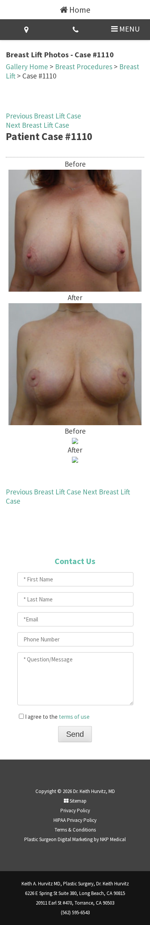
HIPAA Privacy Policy (75, 820)
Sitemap (77, 801)
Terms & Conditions (75, 829)
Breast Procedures (83, 66)
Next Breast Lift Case (37, 125)
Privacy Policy (75, 810)
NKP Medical (113, 839)
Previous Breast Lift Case (43, 115)
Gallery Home (27, 66)
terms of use (74, 716)
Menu (129, 28)
